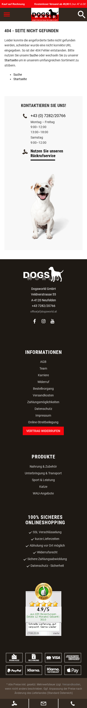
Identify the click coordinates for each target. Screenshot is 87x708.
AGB (43, 362)
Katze (43, 486)
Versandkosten (43, 395)
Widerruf (43, 382)
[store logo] (45, 14)
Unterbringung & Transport (43, 473)
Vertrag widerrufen (43, 431)
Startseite (11, 60)
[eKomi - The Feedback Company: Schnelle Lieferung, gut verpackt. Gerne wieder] (43, 609)
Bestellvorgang (43, 388)
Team (43, 368)
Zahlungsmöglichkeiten (43, 402)
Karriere (43, 375)
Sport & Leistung (43, 480)
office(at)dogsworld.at (43, 311)
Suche (33, 55)
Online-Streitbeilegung (43, 422)
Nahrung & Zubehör (43, 466)
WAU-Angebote (43, 493)
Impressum (43, 415)
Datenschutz (43, 409)
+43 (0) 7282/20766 (48, 115)
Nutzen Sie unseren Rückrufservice (47, 153)
